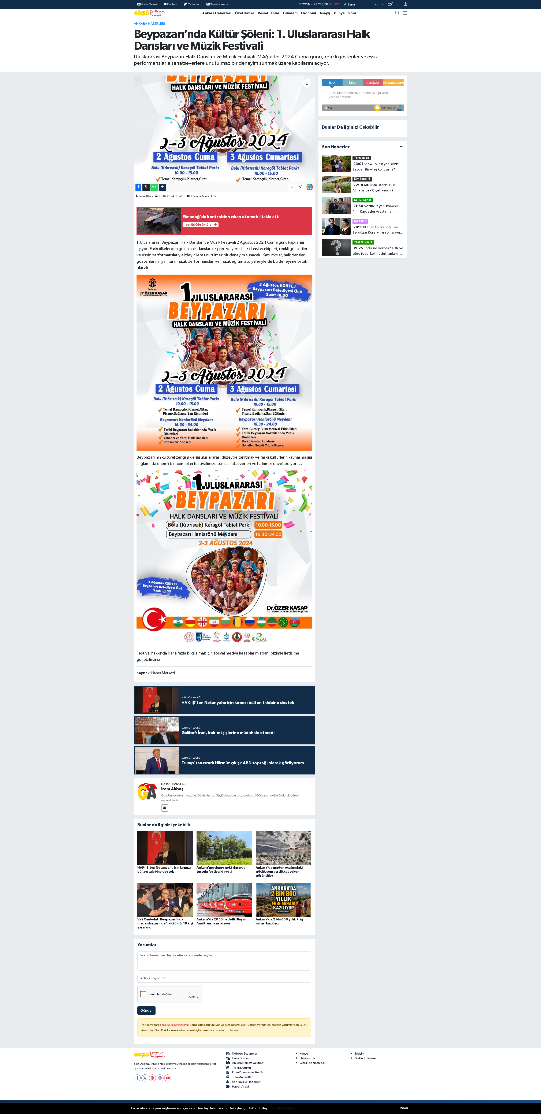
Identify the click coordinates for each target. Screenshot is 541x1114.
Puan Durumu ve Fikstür (248, 1072)
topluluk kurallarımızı (176, 1024)
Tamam (403, 1108)
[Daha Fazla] (162, 187)
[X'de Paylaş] (146, 187)
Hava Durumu (241, 1058)
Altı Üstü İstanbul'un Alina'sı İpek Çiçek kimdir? (373, 188)
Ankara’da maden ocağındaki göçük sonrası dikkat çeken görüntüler (279, 871)
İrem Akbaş (146, 196)
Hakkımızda (307, 1058)
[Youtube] (167, 1077)
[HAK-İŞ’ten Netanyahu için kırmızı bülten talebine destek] (165, 848)
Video (172, 4)
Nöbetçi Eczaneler (244, 1053)
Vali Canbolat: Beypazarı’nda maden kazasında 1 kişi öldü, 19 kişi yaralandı (165, 923)
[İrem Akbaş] (147, 792)
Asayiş (325, 13)
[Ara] (397, 13)
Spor (352, 13)
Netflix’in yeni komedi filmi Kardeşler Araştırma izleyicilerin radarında (375, 209)
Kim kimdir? (362, 178)
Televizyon (361, 158)
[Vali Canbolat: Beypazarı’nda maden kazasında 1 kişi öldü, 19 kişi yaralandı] (165, 900)
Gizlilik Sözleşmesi (312, 1062)
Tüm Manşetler (242, 1077)
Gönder (146, 1010)
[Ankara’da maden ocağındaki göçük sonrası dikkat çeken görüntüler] (283, 848)
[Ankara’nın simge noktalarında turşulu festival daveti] (224, 848)
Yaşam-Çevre (363, 242)
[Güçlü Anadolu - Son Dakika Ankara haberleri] (149, 13)
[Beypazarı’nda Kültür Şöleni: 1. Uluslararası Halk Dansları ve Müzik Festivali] (224, 129)
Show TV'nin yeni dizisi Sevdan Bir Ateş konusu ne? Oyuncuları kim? (375, 167)
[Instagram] (160, 1077)
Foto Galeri (149, 4)
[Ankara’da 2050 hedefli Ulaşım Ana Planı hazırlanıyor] (224, 900)
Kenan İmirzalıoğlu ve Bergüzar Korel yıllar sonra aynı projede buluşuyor (376, 230)
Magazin (360, 221)
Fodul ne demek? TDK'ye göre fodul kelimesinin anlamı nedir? (377, 251)
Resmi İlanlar (268, 13)
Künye (304, 1053)
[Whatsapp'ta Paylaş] (154, 187)
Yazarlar (193, 4)
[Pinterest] (152, 1077)
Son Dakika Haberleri (246, 1082)
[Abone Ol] (309, 187)
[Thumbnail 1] (224, 362)
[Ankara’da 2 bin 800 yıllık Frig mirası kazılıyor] (283, 900)
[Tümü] (402, 147)
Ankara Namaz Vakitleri (248, 1062)
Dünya (339, 13)
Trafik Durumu (241, 1067)
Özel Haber (244, 13)
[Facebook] (137, 1077)
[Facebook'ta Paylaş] (138, 187)
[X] (144, 1077)
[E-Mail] (164, 808)
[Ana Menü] (405, 13)
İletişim (359, 1053)
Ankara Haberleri (216, 13)
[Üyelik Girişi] (403, 4)
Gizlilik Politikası (365, 1058)
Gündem (290, 13)
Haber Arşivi (240, 1086)
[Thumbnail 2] (224, 558)
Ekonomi (308, 13)
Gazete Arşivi (219, 4)
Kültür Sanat (362, 200)
